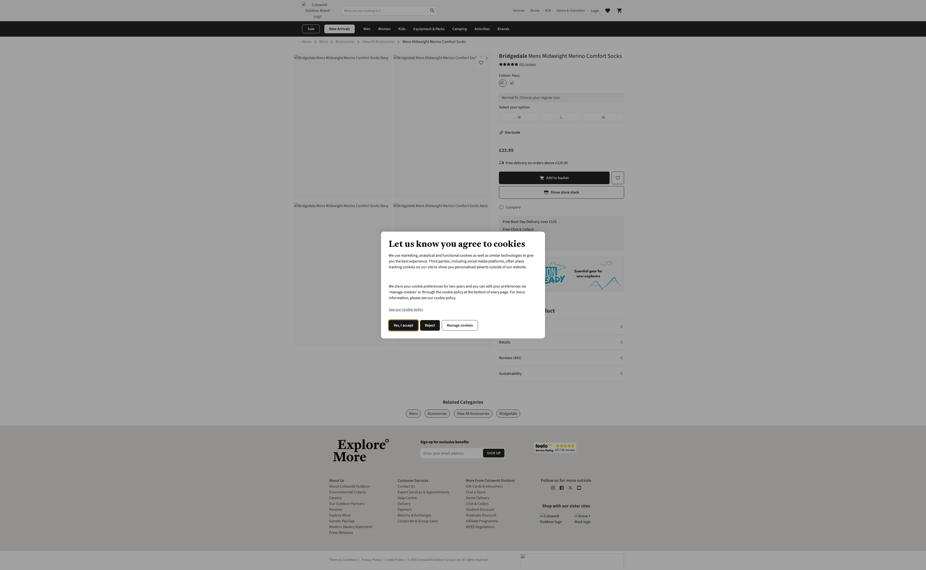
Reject (430, 325)
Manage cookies (460, 325)
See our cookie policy (406, 309)
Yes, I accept (403, 325)
